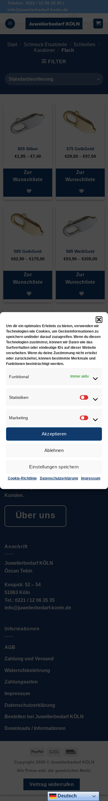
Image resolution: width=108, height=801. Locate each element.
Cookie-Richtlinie (22, 478)
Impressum (90, 478)
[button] (99, 319)
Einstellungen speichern (54, 466)
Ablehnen (54, 450)
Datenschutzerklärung (59, 478)
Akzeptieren (54, 433)
